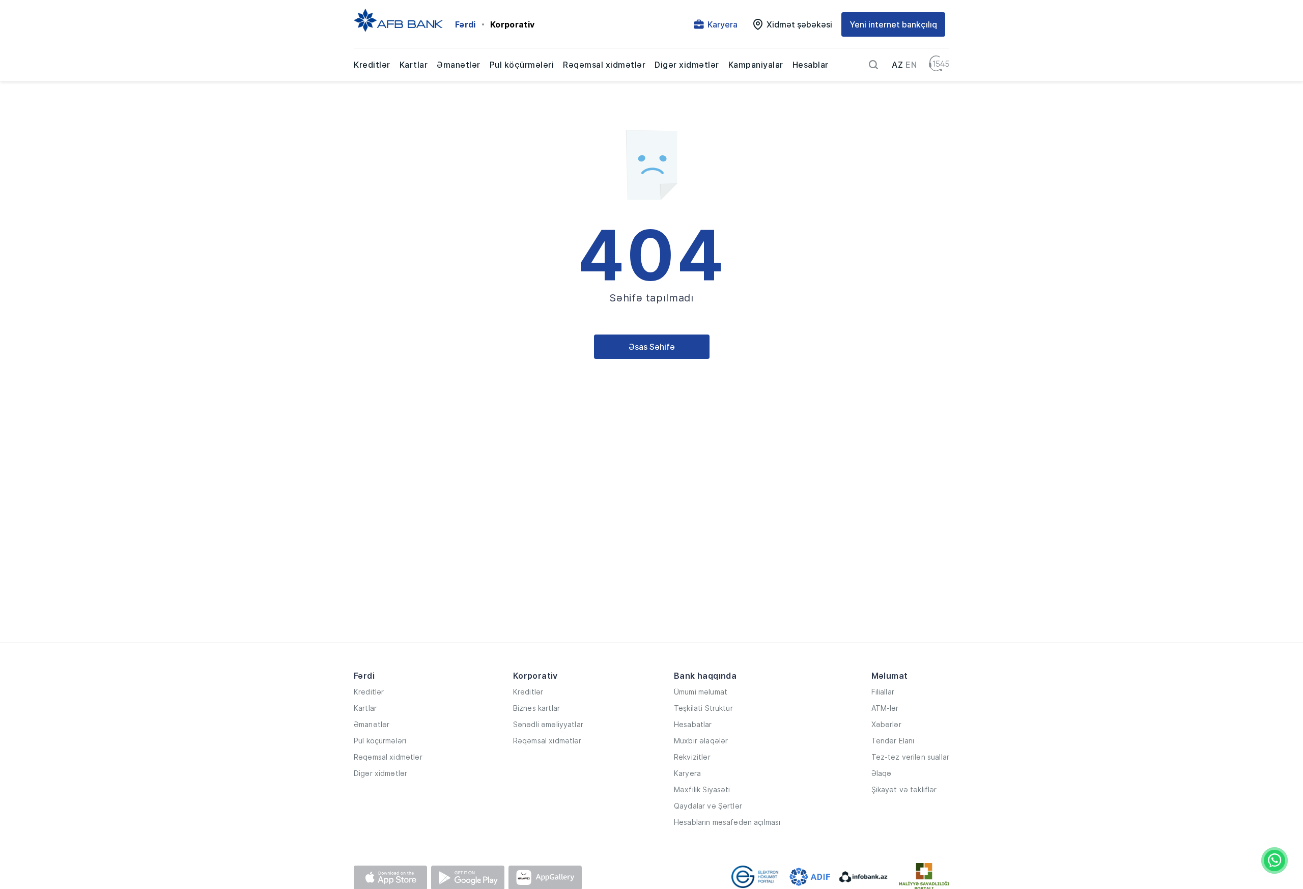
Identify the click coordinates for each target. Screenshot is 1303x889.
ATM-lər (885, 708)
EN (911, 65)
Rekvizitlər (692, 757)
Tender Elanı (893, 740)
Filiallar (882, 691)
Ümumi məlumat (700, 691)
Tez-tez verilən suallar (910, 757)
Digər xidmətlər (687, 65)
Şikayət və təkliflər (904, 789)
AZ (897, 65)
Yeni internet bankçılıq (893, 24)
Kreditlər (372, 65)
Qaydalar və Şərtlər (708, 805)
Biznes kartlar (536, 708)
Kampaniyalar (755, 65)
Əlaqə (881, 773)
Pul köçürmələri (522, 65)
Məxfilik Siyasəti (702, 789)
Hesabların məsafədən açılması (727, 822)
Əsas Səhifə (652, 347)
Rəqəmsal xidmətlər (604, 65)
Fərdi (465, 24)
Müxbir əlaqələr (701, 740)
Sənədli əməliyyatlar (548, 724)
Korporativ (512, 24)
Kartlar (414, 65)
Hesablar (810, 65)
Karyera (687, 773)
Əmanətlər (458, 65)
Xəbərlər (886, 724)
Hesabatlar (693, 724)
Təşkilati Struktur (703, 708)
